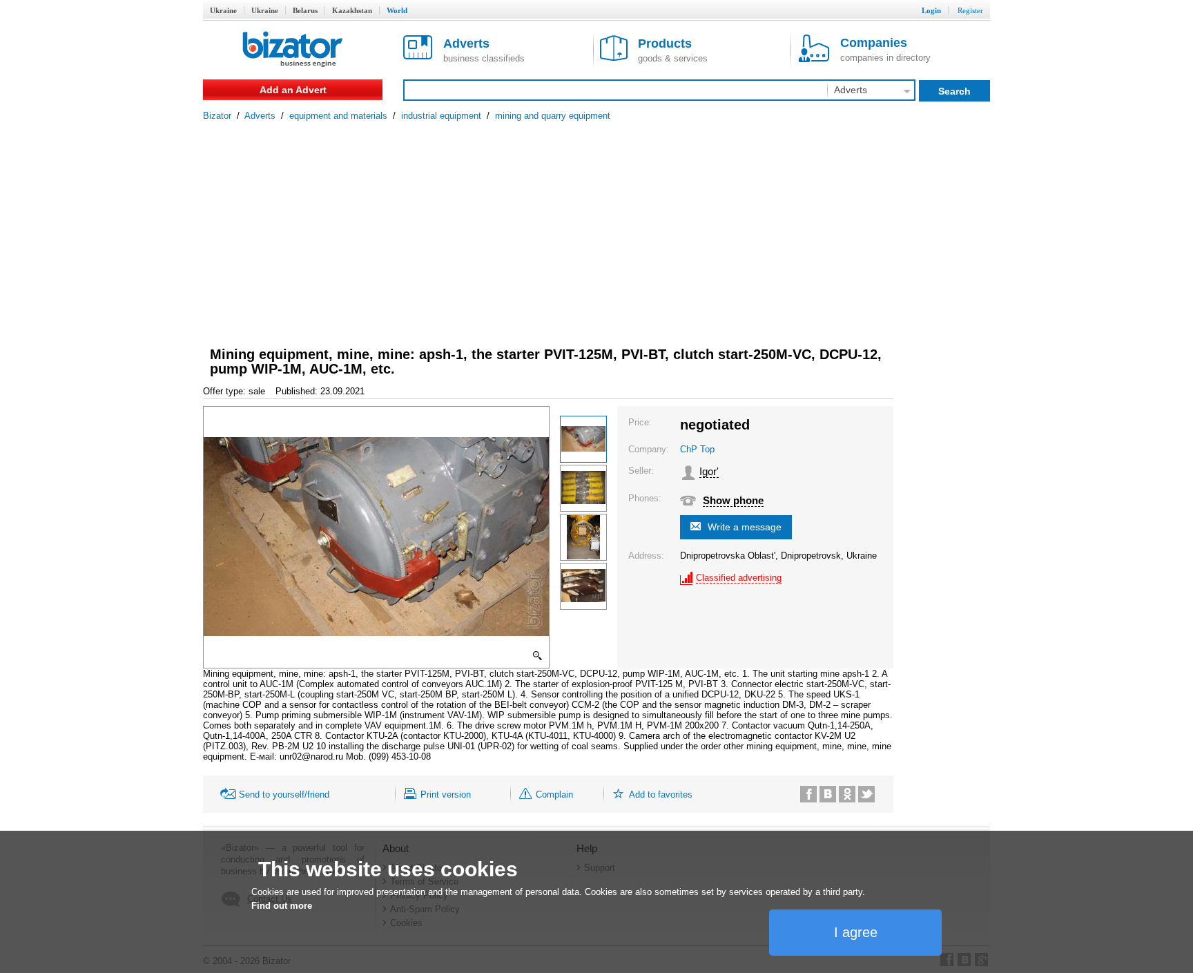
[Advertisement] (596, 224)
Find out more (281, 905)
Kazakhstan (352, 10)
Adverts (259, 115)
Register (970, 10)
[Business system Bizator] (292, 50)
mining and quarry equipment (552, 115)
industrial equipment (441, 115)
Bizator (217, 115)
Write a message (745, 526)
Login (931, 10)
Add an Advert (293, 89)
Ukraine (223, 10)
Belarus (305, 10)
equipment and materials (338, 115)
